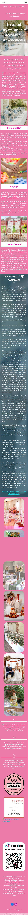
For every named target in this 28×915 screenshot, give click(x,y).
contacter (21, 880)
